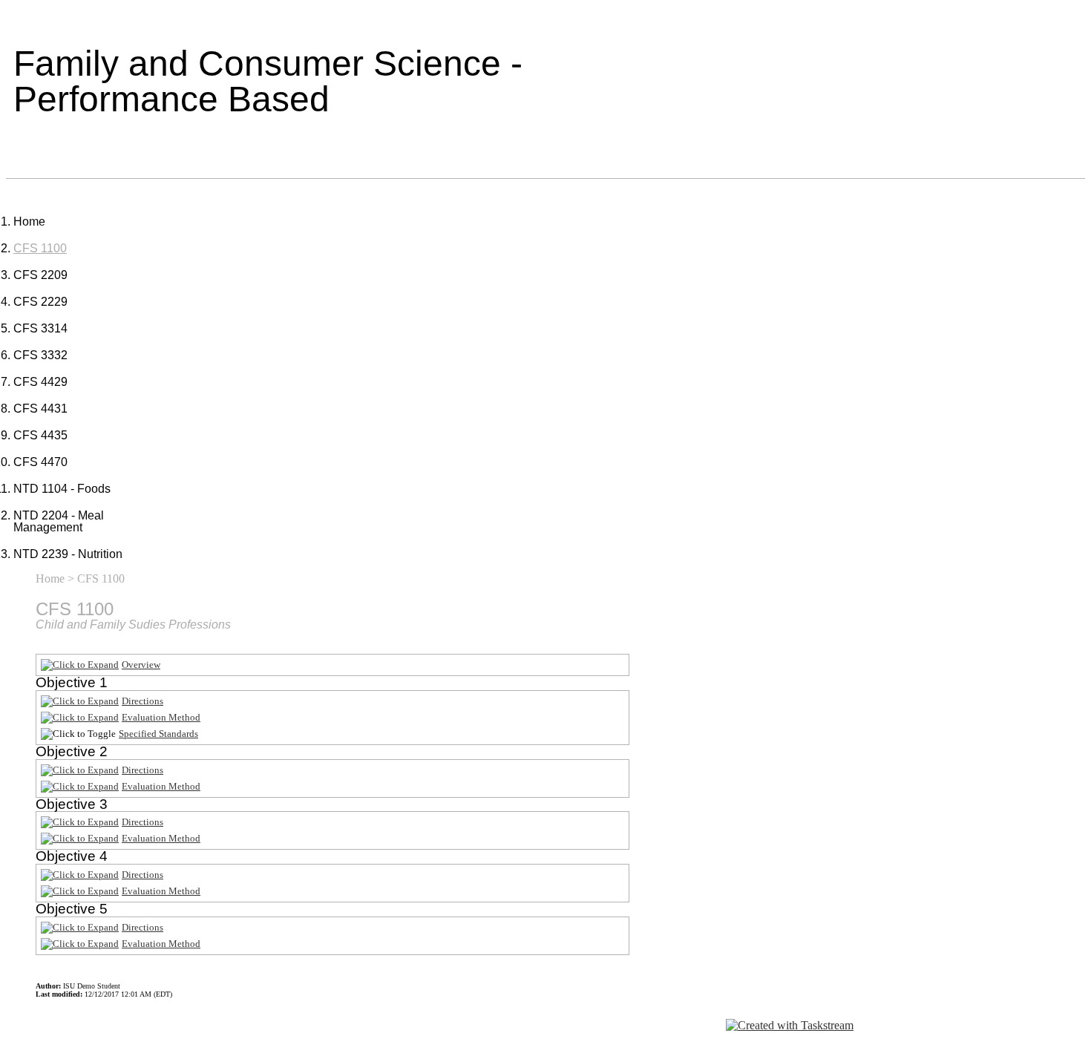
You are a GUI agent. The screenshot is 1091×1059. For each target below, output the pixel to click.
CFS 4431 (40, 408)
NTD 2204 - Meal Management (58, 521)
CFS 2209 (40, 275)
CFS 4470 (40, 462)
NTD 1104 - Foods (62, 488)
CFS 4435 (40, 435)
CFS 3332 (40, 355)
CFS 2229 (40, 301)
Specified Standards (158, 733)
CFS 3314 (40, 328)
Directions (142, 700)
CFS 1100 (40, 248)
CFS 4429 (40, 382)
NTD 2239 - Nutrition (67, 554)
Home (29, 221)
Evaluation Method (161, 717)
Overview (141, 664)
